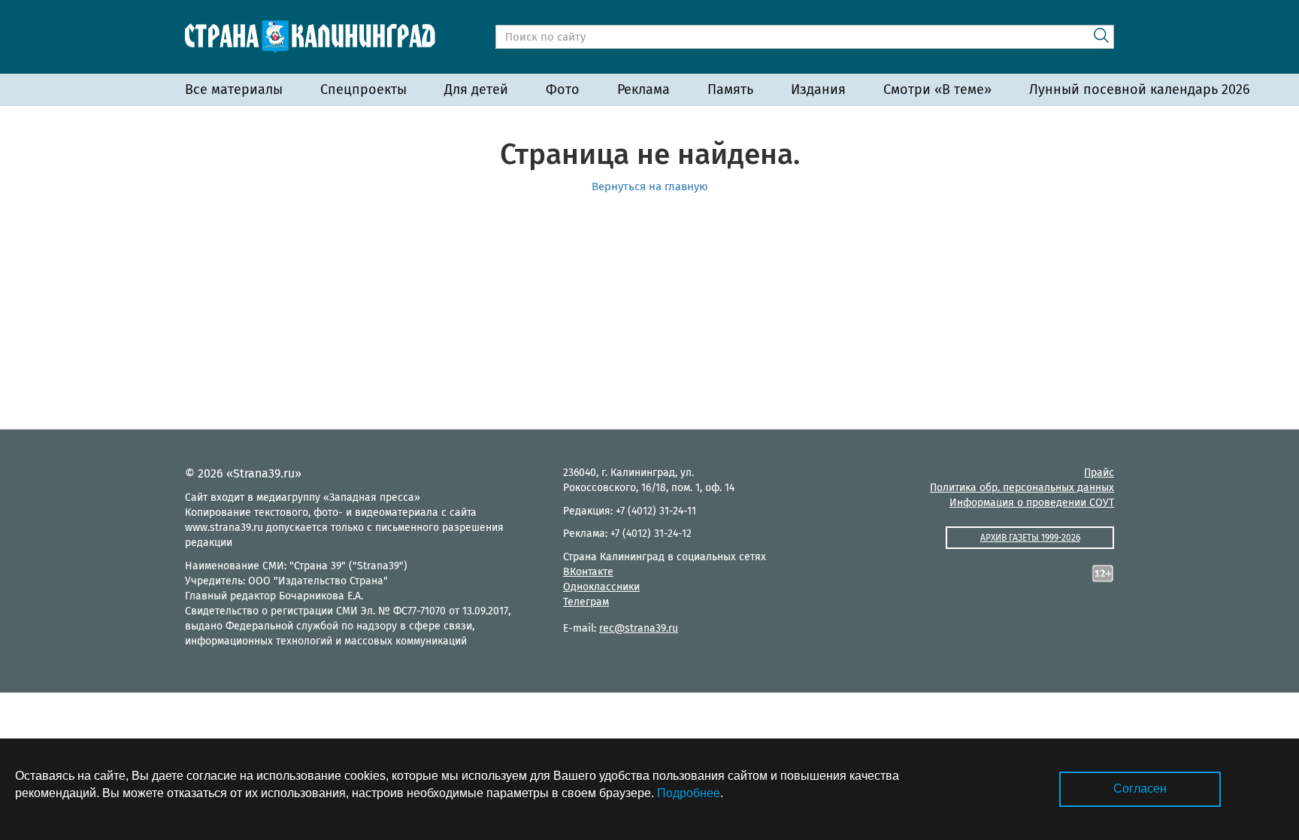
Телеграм (586, 602)
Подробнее (688, 793)
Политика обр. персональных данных (1022, 487)
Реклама (643, 89)
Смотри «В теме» (937, 89)
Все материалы (234, 89)
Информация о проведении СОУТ (1031, 502)
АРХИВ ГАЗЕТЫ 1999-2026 (1030, 537)
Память (730, 89)
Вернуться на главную (650, 186)
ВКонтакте (588, 572)
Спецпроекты (363, 89)
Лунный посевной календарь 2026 (1139, 89)
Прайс (1099, 472)
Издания (818, 89)
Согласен (1140, 788)
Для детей (476, 89)
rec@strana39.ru (638, 628)
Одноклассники (601, 587)
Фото (563, 89)
